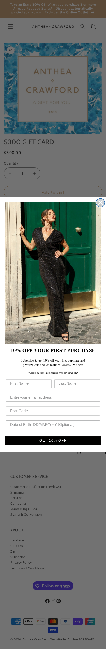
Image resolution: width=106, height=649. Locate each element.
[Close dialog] (100, 202)
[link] (53, 273)
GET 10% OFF (53, 440)
